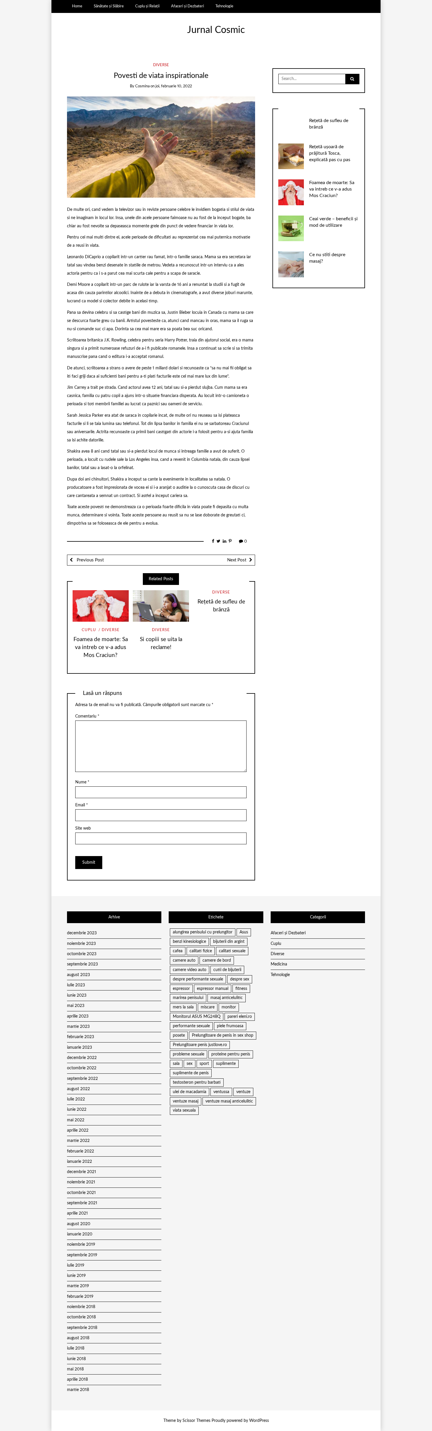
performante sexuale (191, 1026)
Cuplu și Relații (147, 6)
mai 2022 (75, 1120)
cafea (177, 951)
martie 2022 (78, 1141)
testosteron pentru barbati (197, 1082)
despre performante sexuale (198, 979)
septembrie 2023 (82, 964)
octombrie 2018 (81, 1317)
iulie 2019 (75, 1265)
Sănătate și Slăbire (109, 6)
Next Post (236, 560)
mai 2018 (75, 1369)
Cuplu (89, 630)
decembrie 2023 (82, 933)
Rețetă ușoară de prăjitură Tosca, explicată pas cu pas (329, 153)
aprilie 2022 (77, 1130)
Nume (82, 782)
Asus (244, 932)
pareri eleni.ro (239, 1017)
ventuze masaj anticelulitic (229, 1101)
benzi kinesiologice (189, 942)
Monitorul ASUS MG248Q (196, 1017)
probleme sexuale (188, 1054)
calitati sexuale (232, 951)
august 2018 (78, 1338)
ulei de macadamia (189, 1092)
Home (77, 6)
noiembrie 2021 (81, 1182)
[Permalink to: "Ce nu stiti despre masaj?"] (291, 264)
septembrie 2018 (82, 1328)
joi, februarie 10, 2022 (173, 86)
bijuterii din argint (229, 942)
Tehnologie (224, 6)
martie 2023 (78, 1027)
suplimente (226, 1064)
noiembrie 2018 (81, 1307)
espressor (181, 989)
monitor (229, 1007)
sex (189, 1064)
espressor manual (212, 989)
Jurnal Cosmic (216, 30)
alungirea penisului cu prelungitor (202, 932)
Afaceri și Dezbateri (187, 6)
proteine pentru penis (230, 1054)
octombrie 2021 (81, 1193)
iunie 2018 (76, 1359)
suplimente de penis (191, 1073)
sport (204, 1064)
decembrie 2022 (82, 1058)
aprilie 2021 (77, 1213)
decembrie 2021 (81, 1172)
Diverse (161, 65)
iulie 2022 (76, 1099)
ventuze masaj (185, 1101)
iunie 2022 (76, 1110)
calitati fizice (201, 951)
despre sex (239, 979)
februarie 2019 (80, 1297)
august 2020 (78, 1224)
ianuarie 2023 (79, 1047)
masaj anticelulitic (226, 998)
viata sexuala (184, 1110)
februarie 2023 (80, 1037)
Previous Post (90, 560)
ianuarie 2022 (79, 1162)
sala (176, 1064)
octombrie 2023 (81, 954)
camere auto (184, 960)
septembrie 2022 (82, 1079)
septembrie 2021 (82, 1203)
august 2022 (78, 1089)
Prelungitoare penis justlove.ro (200, 1045)
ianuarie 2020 (79, 1234)
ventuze (243, 1092)
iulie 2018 (75, 1348)
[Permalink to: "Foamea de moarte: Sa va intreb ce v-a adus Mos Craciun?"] (101, 606)
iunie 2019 (76, 1276)
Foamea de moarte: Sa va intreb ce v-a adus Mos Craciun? (100, 647)
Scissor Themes (196, 1421)
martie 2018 (78, 1390)
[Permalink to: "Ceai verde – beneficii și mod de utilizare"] (291, 228)
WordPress (259, 1421)
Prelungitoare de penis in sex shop (222, 1035)
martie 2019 (78, 1286)
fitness (241, 989)
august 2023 (78, 975)
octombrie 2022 (81, 1068)
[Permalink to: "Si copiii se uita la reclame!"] (161, 606)
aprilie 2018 (77, 1379)
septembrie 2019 (82, 1255)
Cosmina (142, 86)
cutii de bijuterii (227, 970)
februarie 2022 (80, 1151)
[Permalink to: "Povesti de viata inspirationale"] (161, 147)
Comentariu (87, 716)
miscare (208, 1007)
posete (179, 1035)
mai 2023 (75, 1006)
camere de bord (216, 960)
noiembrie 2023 (81, 944)
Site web (83, 828)
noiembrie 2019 (81, 1244)
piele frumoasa (230, 1026)
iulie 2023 (76, 985)
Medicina (279, 964)
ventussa (221, 1092)
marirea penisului (188, 998)
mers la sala (183, 1007)
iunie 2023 (76, 995)
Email (81, 805)
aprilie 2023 (77, 1016)
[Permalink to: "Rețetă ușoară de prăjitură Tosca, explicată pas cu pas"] (291, 156)
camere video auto (189, 970)
